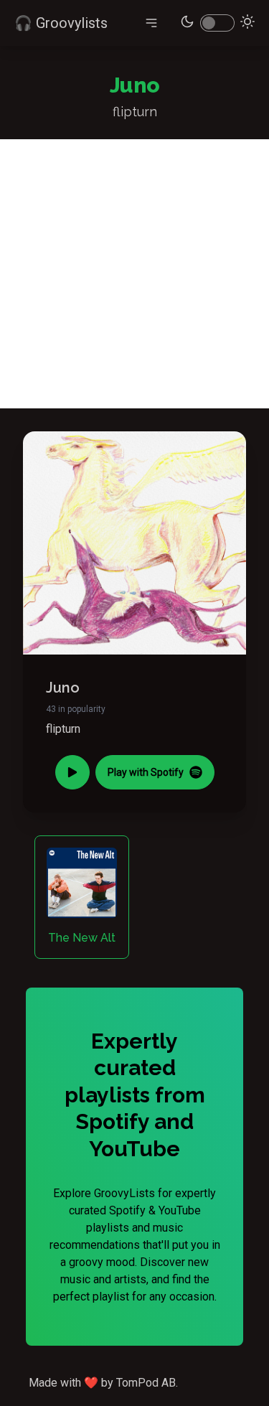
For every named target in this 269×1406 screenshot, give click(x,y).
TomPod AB (146, 1382)
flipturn (63, 729)
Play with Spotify (146, 772)
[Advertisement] (134, 273)
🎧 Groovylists (61, 23)
